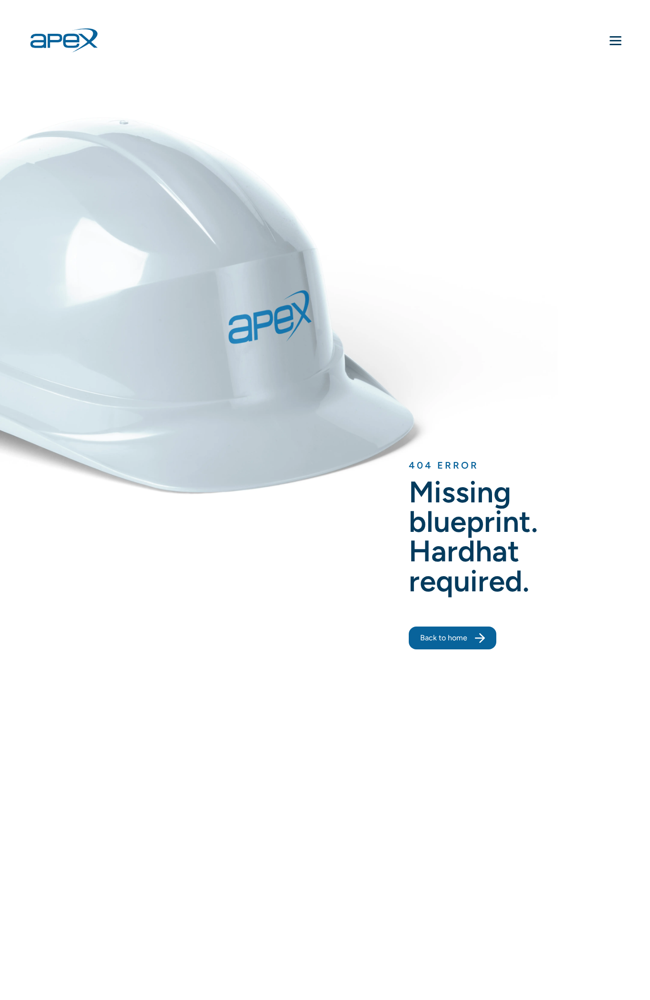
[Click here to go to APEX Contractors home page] (64, 41)
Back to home (443, 637)
